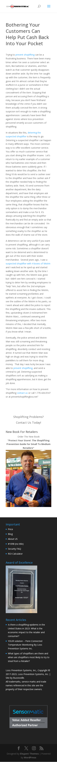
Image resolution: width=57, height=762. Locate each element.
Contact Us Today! (28, 422)
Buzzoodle (18, 677)
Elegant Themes (29, 753)
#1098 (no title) (16, 543)
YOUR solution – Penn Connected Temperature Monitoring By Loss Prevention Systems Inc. (25, 645)
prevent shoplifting (25, 54)
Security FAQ (14, 548)
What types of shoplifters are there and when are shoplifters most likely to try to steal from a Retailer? (28, 657)
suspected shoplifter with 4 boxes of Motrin (28, 263)
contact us (22, 392)
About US (13, 538)
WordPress (30, 757)
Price (10, 529)
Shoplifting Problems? (28, 417)
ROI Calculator (15, 553)
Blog (10, 533)
